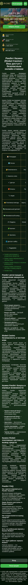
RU (25, 4)
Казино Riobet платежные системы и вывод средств (12, 267)
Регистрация (17, 4)
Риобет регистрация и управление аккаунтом (11, 255)
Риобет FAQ (8, 270)
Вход (14, 560)
